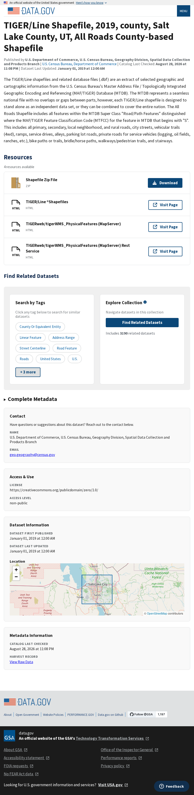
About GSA (13, 749)
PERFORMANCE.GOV (80, 715)
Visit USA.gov (110, 784)
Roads (24, 359)
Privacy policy (113, 765)
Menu (183, 11)
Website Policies (53, 715)
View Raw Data (21, 661)
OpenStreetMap (157, 613)
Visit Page (169, 204)
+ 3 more (28, 372)
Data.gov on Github (110, 715)
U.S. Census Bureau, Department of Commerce (79, 63)
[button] (16, 569)
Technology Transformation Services (110, 738)
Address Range (64, 337)
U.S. (75, 359)
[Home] (31, 11)
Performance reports (119, 757)
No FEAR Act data (19, 774)
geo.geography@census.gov (32, 454)
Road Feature (67, 348)
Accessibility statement (24, 757)
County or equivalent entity (40, 326)
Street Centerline (33, 348)
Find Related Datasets (142, 322)
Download (168, 182)
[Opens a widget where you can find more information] (171, 787)
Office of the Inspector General (127, 749)
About (8, 715)
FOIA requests (16, 765)
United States (50, 359)
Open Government (27, 715)
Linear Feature (30, 337)
